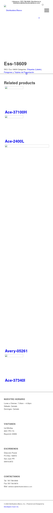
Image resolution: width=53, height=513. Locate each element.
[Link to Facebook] (47, 510)
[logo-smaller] (22, 10)
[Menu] (45, 10)
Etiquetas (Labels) (34, 69)
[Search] (39, 10)
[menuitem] (39, 10)
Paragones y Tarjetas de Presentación (19, 72)
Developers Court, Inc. (11, 507)
